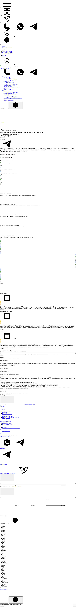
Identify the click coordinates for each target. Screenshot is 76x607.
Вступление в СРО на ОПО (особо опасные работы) (13, 80)
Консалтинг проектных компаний (9, 100)
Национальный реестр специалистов (7, 53)
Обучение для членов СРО (6, 418)
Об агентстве (4, 55)
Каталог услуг (4, 122)
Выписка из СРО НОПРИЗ (10, 82)
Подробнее (2, 329)
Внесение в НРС (6, 95)
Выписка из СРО (6, 81)
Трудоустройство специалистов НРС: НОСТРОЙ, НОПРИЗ (13, 98)
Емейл (1, 394)
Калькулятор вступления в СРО (8, 89)
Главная (3, 115)
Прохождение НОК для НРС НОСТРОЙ (12, 92)
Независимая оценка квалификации (7, 52)
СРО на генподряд (6, 88)
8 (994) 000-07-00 (8, 68)
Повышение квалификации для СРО (9, 85)
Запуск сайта (13, 473)
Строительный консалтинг (8, 99)
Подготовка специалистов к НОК (9, 93)
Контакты (3, 46)
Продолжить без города (3, 589)
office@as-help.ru (2, 448)
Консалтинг (2, 429)
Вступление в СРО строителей (10, 78)
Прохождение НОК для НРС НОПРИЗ (11, 91)
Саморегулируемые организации (7, 51)
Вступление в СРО (7, 77)
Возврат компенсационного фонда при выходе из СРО (10, 417)
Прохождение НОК (5, 422)
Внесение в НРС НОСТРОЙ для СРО (11, 97)
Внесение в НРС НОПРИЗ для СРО (11, 96)
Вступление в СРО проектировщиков (11, 79)
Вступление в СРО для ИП (8, 86)
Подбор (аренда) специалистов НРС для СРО (11, 84)
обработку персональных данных (30, 404)
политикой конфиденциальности (68, 354)
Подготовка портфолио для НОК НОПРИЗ (10, 94)
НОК (3, 90)
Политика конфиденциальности (7, 47)
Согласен (2, 606)
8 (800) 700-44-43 (2, 68)
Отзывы (3, 49)
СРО (3, 76)
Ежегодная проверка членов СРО (7, 414)
